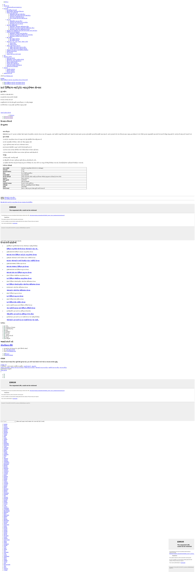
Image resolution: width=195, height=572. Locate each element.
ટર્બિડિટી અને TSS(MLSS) (13, 32)
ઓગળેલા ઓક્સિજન (12, 25)
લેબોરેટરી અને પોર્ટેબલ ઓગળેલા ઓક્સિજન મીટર (22, 28)
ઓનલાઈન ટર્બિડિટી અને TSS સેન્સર (19, 36)
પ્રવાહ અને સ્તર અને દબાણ (14, 54)
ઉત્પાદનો (6, 8)
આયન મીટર (13, 43)
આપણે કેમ (6, 5)
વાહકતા (9, 19)
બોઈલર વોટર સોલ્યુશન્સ (13, 63)
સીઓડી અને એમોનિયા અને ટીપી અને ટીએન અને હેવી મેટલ (22, 30)
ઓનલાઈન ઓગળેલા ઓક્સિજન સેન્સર (20, 29)
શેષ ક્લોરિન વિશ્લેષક (15, 39)
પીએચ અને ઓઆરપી (12, 12)
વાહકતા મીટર (63, 367)
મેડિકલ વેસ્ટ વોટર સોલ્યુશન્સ (14, 61)
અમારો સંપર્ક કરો (8, 73)
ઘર (4, 4)
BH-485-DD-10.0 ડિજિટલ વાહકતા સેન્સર (19, 272)
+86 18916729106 (10, 349)
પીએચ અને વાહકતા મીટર (17, 367)
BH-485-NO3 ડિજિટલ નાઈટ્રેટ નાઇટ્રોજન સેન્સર (22, 254)
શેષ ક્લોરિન (9, 37)
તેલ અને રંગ (10, 52)
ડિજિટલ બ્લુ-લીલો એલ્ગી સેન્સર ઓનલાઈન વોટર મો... (22, 249)
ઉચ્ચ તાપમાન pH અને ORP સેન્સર (18, 18)
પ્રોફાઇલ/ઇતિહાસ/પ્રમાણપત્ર (14, 7)
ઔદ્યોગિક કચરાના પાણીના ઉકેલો (15, 59)
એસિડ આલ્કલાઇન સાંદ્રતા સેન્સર (18, 48)
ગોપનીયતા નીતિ (7, 345)
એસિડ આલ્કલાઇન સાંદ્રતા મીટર (18, 47)
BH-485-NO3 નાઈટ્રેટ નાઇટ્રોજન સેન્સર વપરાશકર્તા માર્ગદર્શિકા (16, 202)
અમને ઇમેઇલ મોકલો (6, 112)
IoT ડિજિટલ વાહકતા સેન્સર (15, 296)
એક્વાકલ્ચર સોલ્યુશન (12, 66)
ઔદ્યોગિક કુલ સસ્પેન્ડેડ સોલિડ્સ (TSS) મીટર (20, 314)
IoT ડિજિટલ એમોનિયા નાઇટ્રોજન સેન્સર (19, 278)
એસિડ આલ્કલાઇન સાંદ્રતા (13, 45)
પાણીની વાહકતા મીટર (53, 367)
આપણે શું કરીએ (8, 56)
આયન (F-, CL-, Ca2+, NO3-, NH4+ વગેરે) (17, 41)
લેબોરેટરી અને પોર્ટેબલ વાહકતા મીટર (19, 22)
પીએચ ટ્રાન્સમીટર (5, 367)
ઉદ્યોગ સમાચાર (11, 72)
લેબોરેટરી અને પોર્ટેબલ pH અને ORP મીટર (20, 15)
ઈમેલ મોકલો (4, 370)
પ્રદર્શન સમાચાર (11, 69)
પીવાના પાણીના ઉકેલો (12, 62)
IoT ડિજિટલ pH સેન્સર (10, 198)
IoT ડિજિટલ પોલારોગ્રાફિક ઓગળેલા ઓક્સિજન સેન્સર (23, 284)
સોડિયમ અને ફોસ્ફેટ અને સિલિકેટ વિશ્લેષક (17, 50)
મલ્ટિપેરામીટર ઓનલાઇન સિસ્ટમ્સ (15, 11)
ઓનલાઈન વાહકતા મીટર (41, 367)
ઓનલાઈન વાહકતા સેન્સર (16, 23)
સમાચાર (6, 67)
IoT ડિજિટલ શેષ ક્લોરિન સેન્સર (16, 302)
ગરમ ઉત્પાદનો (27, 366)
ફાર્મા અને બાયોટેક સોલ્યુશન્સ (14, 65)
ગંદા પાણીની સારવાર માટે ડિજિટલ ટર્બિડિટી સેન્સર (21, 308)
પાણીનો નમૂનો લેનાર (12, 51)
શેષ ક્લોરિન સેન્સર (14, 40)
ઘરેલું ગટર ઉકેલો (11, 58)
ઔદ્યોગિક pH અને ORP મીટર (17, 14)
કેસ (4, 55)
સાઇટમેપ (34, 366)
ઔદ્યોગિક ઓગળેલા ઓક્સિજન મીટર (19, 26)
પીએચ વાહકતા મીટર (29, 367)
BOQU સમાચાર (11, 70)
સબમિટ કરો (3, 364)
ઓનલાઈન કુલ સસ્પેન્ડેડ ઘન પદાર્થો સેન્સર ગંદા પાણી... (23, 320)
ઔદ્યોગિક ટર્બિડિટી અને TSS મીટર (18, 33)
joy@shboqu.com (8, 76)
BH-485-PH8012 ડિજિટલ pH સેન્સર (18, 266)
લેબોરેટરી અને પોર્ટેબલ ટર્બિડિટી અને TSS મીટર (21, 34)
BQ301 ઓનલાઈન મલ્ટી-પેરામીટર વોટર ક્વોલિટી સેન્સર (23, 260)
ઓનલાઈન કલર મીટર (9, 197)
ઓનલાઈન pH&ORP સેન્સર (17, 17)
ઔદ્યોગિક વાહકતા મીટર (16, 21)
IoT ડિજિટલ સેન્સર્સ (12, 10)
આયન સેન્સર (13, 44)
